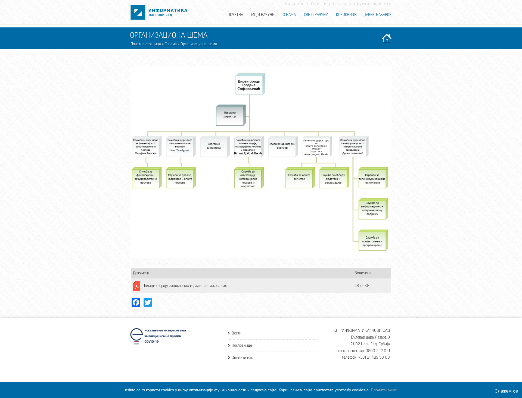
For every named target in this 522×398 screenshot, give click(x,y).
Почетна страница (145, 44)
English (331, 4)
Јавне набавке (378, 15)
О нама (289, 15)
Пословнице (242, 345)
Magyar (348, 4)
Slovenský (381, 4)
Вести (236, 333)
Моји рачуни (263, 15)
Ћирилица (295, 4)
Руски (363, 4)
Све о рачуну (316, 15)
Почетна (235, 15)
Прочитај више (384, 390)
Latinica (315, 4)
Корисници (346, 15)
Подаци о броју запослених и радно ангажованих (184, 286)
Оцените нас (242, 358)
